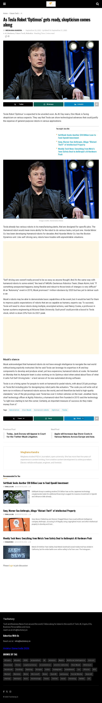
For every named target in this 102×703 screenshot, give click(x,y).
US (89, 679)
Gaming (29, 669)
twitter (81, 679)
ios (79, 669)
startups (17, 679)
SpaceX (89, 674)
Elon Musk (26, 410)
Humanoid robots (41, 410)
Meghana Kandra (14, 30)
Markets (17, 674)
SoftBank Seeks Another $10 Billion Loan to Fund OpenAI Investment (77, 136)
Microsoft (35, 674)
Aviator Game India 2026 (16, 648)
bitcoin (91, 660)
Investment (69, 669)
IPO (94, 669)
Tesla (64, 410)
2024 (25, 660)
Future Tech (14, 13)
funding (19, 669)
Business (11, 33)
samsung (64, 674)
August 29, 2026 (21, 542)
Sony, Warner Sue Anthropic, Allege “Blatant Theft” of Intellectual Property (77, 143)
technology (36, 679)
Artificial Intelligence (76, 660)
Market (7, 674)
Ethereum (88, 665)
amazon (52, 660)
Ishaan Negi (9, 542)
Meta (26, 674)
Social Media (76, 674)
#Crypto (8, 660)
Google (39, 669)
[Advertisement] (51, 259)
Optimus (55, 410)
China (18, 665)
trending (72, 679)
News (45, 674)
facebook (8, 669)
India (47, 669)
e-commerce (45, 665)
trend (63, 679)
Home (5, 13)
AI (21, 13)
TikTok (55, 679)
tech (26, 679)
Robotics (29, 33)
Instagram (57, 669)
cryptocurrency (30, 665)
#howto (17, 660)
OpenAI (54, 674)
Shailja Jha (9, 487)
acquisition (35, 660)
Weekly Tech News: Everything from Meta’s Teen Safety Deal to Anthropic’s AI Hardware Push (77, 151)
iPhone (87, 669)
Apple (61, 660)
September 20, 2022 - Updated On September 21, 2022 (46, 30)
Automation (14, 410)
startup (7, 679)
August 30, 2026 (21, 487)
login (11, 565)
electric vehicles (61, 665)
